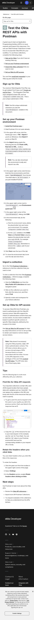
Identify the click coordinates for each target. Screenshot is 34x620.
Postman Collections (20, 266)
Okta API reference (20, 491)
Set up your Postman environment (17, 63)
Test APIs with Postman (17, 14)
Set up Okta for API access (14, 72)
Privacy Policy (14, 600)
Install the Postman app (14, 126)
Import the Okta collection (14, 67)
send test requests (18, 76)
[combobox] (17, 21)
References (6, 14)
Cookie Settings (17, 613)
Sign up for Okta (10, 58)
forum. (24, 526)
